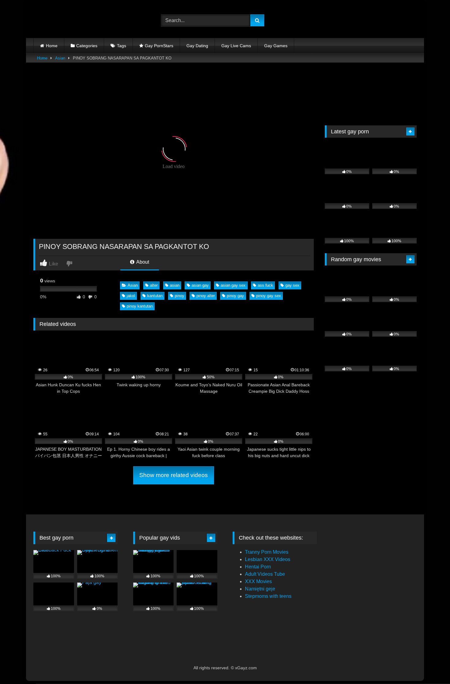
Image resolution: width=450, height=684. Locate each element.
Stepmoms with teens (268, 596)
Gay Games (275, 45)
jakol (131, 295)
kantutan (155, 295)
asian (174, 285)
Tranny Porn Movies (266, 552)
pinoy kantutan (140, 306)
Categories (86, 45)
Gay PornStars (159, 45)
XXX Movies (258, 581)
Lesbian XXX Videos (267, 559)
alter (154, 285)
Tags (121, 45)
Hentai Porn (258, 566)
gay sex (292, 285)
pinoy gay (235, 295)
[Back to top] (431, 666)
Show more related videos (173, 475)
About (142, 262)
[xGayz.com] (60, 20)
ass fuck (265, 285)
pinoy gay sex (268, 295)
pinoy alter (206, 295)
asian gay (200, 285)
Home (52, 45)
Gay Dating (197, 45)
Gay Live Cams (236, 45)
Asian (60, 58)
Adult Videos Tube (265, 574)
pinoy (179, 295)
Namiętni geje (260, 588)
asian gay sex (233, 285)
